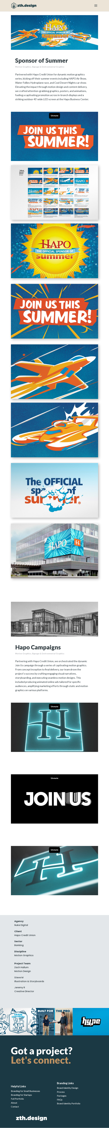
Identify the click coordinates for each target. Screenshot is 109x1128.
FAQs (59, 1099)
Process (61, 1091)
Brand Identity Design (67, 1087)
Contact (15, 1106)
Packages (61, 1095)
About (14, 1102)
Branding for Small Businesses (25, 1091)
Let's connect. (41, 1060)
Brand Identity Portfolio (68, 1103)
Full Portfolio (17, 1098)
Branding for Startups (21, 1094)
